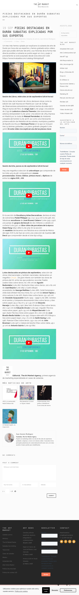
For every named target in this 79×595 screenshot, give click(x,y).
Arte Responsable (65, 60)
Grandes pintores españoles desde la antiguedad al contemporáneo (29, 536)
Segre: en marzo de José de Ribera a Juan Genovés (30, 549)
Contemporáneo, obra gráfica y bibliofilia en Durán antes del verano (44, 403)
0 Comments (8, 41)
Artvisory (5, 538)
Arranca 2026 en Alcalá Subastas (30, 560)
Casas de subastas (8, 553)
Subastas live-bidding (9, 546)
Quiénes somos (7, 534)
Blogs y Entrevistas (66, 72)
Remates (62, 102)
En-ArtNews (63, 80)
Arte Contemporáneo (66, 53)
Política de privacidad (9, 569)
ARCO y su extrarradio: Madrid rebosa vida (9, 402)
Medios (5, 557)
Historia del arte (65, 90)
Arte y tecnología (65, 64)
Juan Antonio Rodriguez (47, 39)
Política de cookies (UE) (10, 572)
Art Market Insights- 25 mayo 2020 (9, 426)
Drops (62, 76)
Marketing (63, 94)
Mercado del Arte (65, 98)
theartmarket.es (64, 532)
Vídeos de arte (64, 109)
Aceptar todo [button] (45, 590)
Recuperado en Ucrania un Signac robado (26, 402)
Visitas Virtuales (65, 113)
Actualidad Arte (21, 39)
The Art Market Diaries (9, 542)
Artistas (62, 68)
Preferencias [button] (68, 590)
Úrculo (14, 278)
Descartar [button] (55, 590)
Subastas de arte (32, 39)
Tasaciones (6, 550)
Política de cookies (21, 591)
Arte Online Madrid (8, 565)
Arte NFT (62, 56)
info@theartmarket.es (66, 535)
